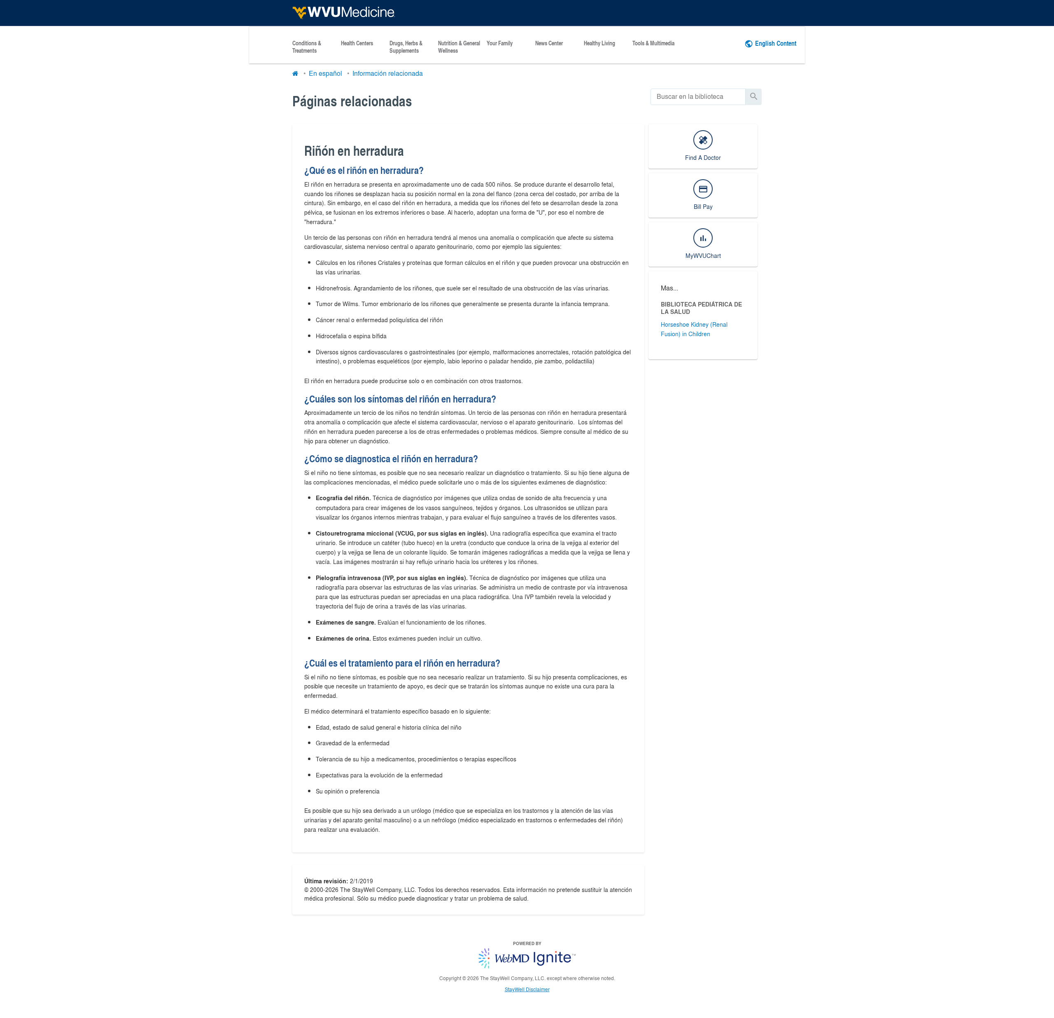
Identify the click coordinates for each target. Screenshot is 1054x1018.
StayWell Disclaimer (527, 989)
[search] (698, 96)
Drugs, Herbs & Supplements (405, 47)
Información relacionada (387, 73)
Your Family (500, 43)
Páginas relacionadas (352, 101)
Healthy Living (599, 43)
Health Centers (357, 43)
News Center (549, 43)
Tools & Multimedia (653, 43)
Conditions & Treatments (306, 47)
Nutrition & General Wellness (459, 47)
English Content (775, 43)
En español (325, 73)
